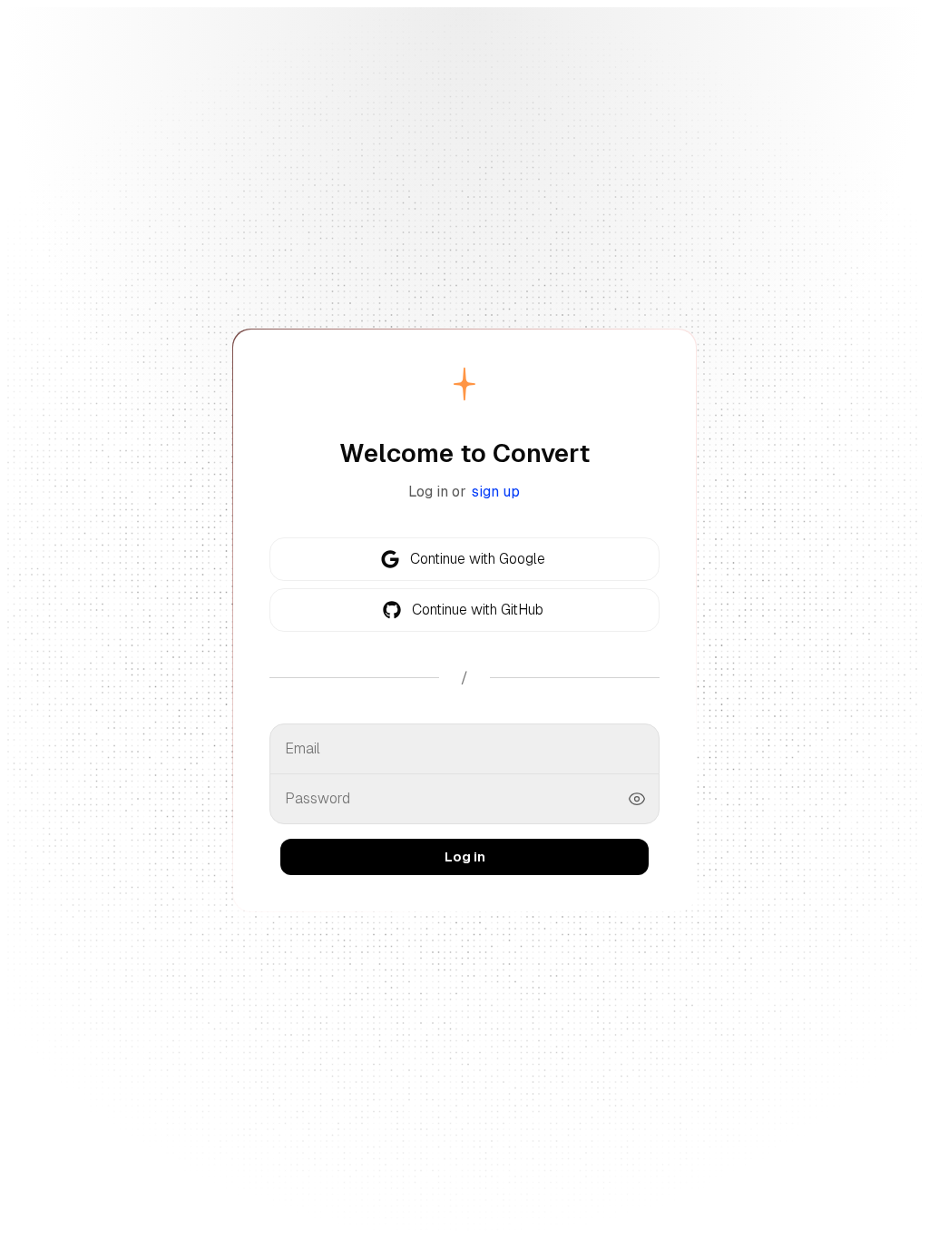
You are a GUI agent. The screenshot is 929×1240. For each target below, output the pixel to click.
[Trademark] (464, 384)
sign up (496, 491)
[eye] (637, 799)
